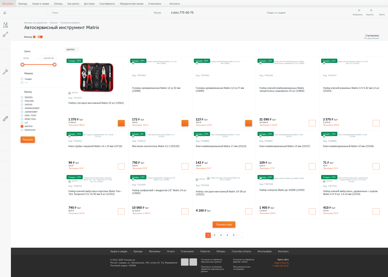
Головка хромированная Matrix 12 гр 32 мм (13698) (156, 89)
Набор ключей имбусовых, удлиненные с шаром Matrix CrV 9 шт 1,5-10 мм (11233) (350, 192)
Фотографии (265, 251)
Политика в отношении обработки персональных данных (212, 269)
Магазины (8, 3)
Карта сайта (283, 259)
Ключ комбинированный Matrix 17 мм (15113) (221, 146)
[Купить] (121, 123)
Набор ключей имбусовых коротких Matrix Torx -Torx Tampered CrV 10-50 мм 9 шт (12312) (95, 192)
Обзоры (58, 3)
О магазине (154, 3)
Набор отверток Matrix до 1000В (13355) (281, 190)
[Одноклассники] (193, 262)
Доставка (89, 3)
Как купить (73, 3)
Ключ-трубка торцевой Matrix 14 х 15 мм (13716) (95, 146)
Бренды (22, 3)
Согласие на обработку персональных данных (211, 260)
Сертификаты (107, 3)
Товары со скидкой (275, 12)
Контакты (175, 3)
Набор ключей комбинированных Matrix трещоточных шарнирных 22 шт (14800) (281, 89)
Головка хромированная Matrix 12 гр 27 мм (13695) (220, 89)
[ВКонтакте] (185, 262)
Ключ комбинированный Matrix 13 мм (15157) (284, 146)
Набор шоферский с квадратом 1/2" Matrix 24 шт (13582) (159, 191)
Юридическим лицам (131, 3)
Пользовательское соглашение (241, 268)
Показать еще (224, 224)
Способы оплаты (241, 251)
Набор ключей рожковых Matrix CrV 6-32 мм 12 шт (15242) (351, 89)
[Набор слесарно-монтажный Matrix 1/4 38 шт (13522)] (224, 179)
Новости (205, 251)
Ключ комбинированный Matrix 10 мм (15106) (348, 146)
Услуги (170, 251)
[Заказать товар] (312, 123)
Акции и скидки (40, 3)
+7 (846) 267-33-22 (280, 266)
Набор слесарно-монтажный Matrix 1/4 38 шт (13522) (221, 193)
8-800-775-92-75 (281, 263)
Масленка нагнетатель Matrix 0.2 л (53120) (155, 146)
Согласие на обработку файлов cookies (243, 260)
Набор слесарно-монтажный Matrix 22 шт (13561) (96, 103)
